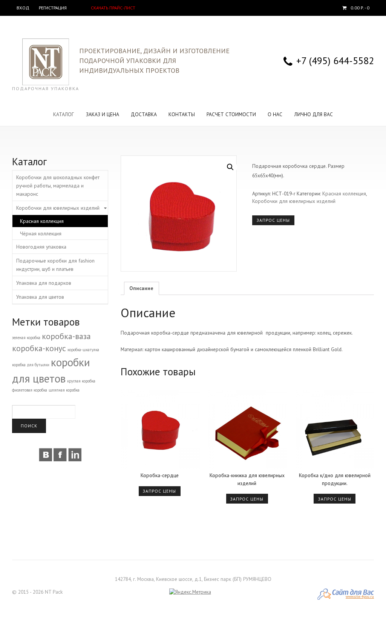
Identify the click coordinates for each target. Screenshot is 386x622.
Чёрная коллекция (40, 233)
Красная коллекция (344, 193)
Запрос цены (273, 220)
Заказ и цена (102, 114)
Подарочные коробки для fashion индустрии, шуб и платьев (55, 264)
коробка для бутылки (30, 364)
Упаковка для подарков (43, 283)
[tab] (141, 288)
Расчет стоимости (231, 114)
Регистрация (53, 8)
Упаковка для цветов (40, 296)
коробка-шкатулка (83, 349)
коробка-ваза (66, 336)
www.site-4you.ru (360, 596)
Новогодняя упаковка (41, 246)
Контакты (181, 114)
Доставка (144, 114)
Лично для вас (313, 114)
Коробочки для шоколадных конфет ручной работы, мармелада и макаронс (58, 185)
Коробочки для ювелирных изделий (293, 201)
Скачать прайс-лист (113, 8)
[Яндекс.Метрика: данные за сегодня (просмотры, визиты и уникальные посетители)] (190, 592)
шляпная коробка (64, 390)
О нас (275, 114)
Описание (141, 288)
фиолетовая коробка (29, 390)
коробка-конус (39, 348)
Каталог (63, 114)
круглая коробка (81, 381)
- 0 (360, 8)
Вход (23, 8)
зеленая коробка (26, 337)
